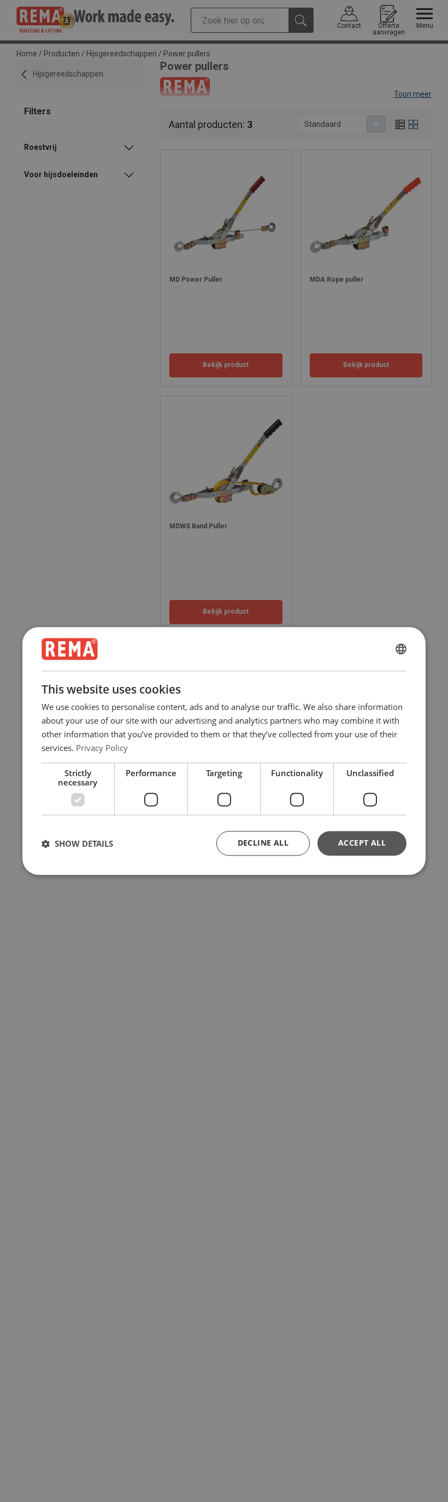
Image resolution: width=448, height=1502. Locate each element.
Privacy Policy (102, 747)
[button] (77, 843)
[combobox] (401, 648)
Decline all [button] (263, 843)
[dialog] (224, 751)
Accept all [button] (362, 843)
